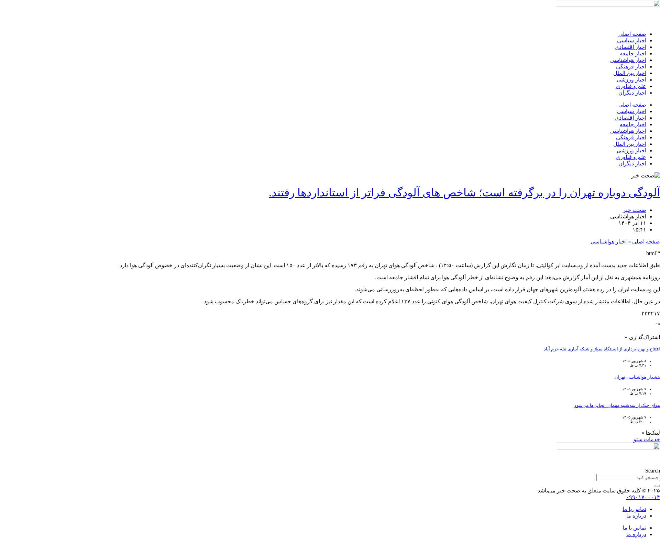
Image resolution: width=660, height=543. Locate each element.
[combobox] (628, 477)
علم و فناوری (631, 86)
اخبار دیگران (632, 93)
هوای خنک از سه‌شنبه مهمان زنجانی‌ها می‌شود (617, 405)
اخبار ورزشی (631, 80)
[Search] (657, 486)
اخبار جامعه (633, 53)
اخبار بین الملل (629, 73)
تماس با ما (634, 509)
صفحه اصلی (632, 34)
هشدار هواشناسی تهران (637, 377)
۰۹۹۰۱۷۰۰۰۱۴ (643, 497)
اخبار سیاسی (631, 40)
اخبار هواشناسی (628, 60)
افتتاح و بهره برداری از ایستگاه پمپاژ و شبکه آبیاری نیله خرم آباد (602, 348)
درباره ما (636, 516)
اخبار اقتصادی (630, 47)
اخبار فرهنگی (631, 66)
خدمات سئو (647, 439)
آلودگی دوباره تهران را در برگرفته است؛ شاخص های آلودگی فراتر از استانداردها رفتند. (464, 192)
